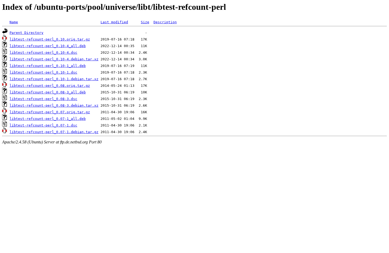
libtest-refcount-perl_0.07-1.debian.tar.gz (54, 132)
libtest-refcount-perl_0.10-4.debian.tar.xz (54, 59)
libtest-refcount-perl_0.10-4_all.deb (48, 46)
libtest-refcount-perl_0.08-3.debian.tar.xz (54, 105)
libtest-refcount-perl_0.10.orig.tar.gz (50, 39)
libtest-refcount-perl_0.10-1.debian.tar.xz (54, 79)
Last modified (114, 22)
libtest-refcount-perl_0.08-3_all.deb (48, 92)
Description (165, 22)
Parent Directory (26, 33)
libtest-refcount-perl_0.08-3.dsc (43, 99)
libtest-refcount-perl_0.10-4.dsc (43, 53)
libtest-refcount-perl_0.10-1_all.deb (48, 66)
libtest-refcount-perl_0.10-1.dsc (43, 72)
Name (14, 22)
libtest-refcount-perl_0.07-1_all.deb (48, 119)
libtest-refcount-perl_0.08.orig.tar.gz (50, 86)
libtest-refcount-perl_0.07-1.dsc (43, 125)
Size (145, 22)
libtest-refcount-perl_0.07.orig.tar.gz (50, 112)
